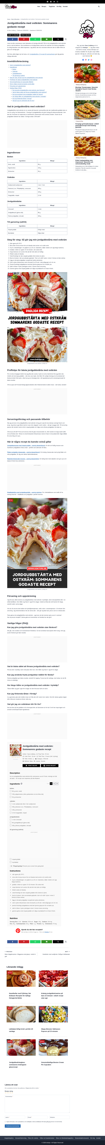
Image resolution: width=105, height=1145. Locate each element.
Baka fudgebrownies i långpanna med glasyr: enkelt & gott (20, 954)
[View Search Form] (98, 6)
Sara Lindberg (12, 30)
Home (8, 19)
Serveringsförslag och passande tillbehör (21, 82)
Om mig (59, 6)
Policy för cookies (33, 1138)
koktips (48, 1142)
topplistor (52, 6)
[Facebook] (47, 1)
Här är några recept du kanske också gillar (22, 84)
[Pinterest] (50, 1)
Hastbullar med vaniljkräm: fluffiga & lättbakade (56, 953)
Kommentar (9, 1096)
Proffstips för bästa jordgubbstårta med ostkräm (23, 79)
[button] (10, 274)
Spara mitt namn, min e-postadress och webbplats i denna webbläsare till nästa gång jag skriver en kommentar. (34, 1121)
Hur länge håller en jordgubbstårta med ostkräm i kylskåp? (29, 96)
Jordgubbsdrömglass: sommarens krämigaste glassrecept (17, 1065)
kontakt (65, 6)
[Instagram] (57, 1)
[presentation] (21, 980)
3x (57, 783)
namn (7, 1117)
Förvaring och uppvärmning (18, 86)
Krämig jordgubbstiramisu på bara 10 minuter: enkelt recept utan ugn (52, 996)
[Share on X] (58, 39)
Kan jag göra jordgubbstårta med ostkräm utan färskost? (28, 90)
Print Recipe (25, 35)
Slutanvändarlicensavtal (82, 1138)
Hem (38, 6)
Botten (14, 69)
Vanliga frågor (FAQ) (16, 88)
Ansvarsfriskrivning (20, 1138)
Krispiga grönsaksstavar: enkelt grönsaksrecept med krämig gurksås (87, 125)
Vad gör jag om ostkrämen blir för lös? (23, 100)
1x (51, 783)
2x (54, 783)
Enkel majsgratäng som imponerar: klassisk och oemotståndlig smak (84, 162)
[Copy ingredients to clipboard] (21, 783)
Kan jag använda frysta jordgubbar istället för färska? (27, 94)
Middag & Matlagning (81, 84)
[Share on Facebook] (12, 39)
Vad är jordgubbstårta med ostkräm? (20, 65)
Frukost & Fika (79, 121)
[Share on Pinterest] (24, 39)
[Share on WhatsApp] (35, 39)
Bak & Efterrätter (15, 19)
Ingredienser (13, 67)
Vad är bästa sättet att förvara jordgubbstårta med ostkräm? (29, 92)
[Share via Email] (46, 39)
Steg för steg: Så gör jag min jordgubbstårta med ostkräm (26, 77)
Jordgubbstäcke (17, 73)
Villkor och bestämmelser (47, 1138)
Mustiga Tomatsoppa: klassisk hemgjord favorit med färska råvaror (86, 89)
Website (52, 1117)
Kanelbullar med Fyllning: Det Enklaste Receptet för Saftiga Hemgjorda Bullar (20, 996)
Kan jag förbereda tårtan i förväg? (22, 98)
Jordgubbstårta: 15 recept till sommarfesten (42, 54)
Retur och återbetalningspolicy (64, 1138)
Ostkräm (14, 71)
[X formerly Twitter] (54, 1)
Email (30, 1117)
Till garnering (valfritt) (18, 75)
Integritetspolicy (9, 1138)
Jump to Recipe (13, 35)
